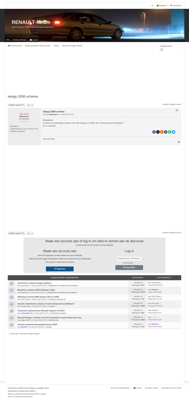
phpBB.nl (32, 391)
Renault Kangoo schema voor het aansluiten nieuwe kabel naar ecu (49, 317)
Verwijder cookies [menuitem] (151, 388)
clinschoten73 (26, 313)
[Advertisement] (91, 74)
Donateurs (126, 388)
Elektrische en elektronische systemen (63, 286)
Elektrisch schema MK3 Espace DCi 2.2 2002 (38, 297)
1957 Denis (25, 299)
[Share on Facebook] (154, 132)
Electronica (54, 320)
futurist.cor (25, 292)
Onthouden (128, 263)
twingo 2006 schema (23, 96)
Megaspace (24, 116)
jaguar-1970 (26, 320)
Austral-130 (25, 306)
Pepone (155, 290)
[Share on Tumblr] (165, 132)
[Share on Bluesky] (173, 132)
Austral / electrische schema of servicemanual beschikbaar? (45, 304)
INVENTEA (35, 394)
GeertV (154, 310)
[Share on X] (158, 132)
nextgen (43, 394)
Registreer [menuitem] (163, 5)
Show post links (49, 139)
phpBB (19, 388)
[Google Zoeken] (162, 49)
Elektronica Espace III (57, 299)
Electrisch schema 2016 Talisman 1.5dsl (36, 290)
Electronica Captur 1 (59, 313)
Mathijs (155, 317)
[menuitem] (19, 40)
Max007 (24, 327)
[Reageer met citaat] (177, 110)
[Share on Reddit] (162, 132)
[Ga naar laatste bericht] (161, 282)
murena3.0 (25, 286)
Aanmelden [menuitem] (177, 5)
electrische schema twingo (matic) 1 (34, 283)
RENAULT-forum (31, 22)
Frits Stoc (155, 303)
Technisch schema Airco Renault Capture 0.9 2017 (41, 311)
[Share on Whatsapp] (169, 132)
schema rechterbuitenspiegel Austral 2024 (37, 324)
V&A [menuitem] (7, 40)
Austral (52, 306)
